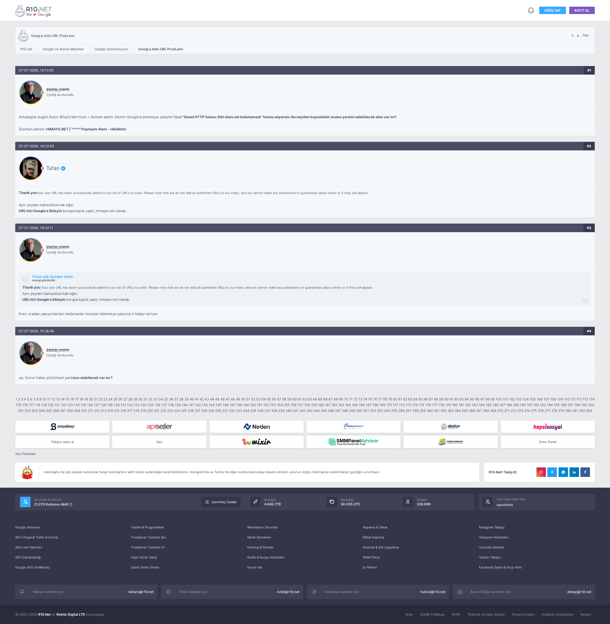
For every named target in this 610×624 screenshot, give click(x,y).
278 (554, 411)
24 (110, 399)
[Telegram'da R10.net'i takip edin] (563, 472)
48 (233, 399)
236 (260, 411)
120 (51, 405)
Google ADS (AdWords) (32, 567)
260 (430, 411)
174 (415, 405)
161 (327, 405)
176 (428, 405)
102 (512, 399)
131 (123, 405)
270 (500, 411)
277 (547, 411)
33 (155, 399)
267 (479, 411)
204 (42, 411)
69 (341, 399)
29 (135, 399)
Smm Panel (547, 442)
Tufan (52, 168)
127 (96, 405)
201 (21, 411)
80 (395, 399)
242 (302, 411)
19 (86, 399)
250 (359, 411)
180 (455, 405)
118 (38, 405)
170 (389, 405)
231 (225, 411)
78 (385, 399)
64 (315, 399)
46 (222, 399)
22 (100, 399)
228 (204, 411)
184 (482, 405)
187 (502, 405)
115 (18, 405)
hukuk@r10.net (432, 592)
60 (295, 399)
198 (577, 405)
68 (336, 399)
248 (345, 411)
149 (246, 405)
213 (103, 411)
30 (140, 399)
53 (258, 399)
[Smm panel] (353, 442)
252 (373, 411)
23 (105, 399)
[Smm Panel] (62, 426)
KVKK (456, 614)
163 (341, 405)
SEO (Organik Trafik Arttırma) (36, 537)
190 (523, 405)
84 (415, 399)
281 (575, 411)
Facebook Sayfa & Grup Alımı (500, 567)
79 (390, 399)
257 (409, 411)
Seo (159, 442)
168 (375, 405)
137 (164, 405)
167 (368, 405)
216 (123, 411)
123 (70, 405)
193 (543, 405)
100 (499, 399)
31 (145, 399)
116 (25, 405)
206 (56, 411)
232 (232, 411)
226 (191, 411)
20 (91, 399)
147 (232, 405)
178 (441, 405)
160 (321, 405)
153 (273, 405)
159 (314, 405)
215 (117, 411)
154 (280, 405)
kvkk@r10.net (288, 592)
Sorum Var (254, 567)
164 (348, 405)
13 (58, 399)
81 (400, 399)
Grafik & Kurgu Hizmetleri (266, 557)
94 (467, 399)
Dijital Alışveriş (373, 537)
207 (63, 411)
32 (150, 399)
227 (197, 411)
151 (259, 405)
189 (516, 405)
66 (325, 399)
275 (534, 411)
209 (77, 411)
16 (72, 399)
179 (448, 405)
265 (465, 411)
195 (557, 405)
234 (246, 411)
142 (198, 405)
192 (536, 405)
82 (405, 399)
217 (130, 411)
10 (44, 399)
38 (181, 399)
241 (296, 411)
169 (382, 405)
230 (218, 411)
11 (49, 399)
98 (487, 399)
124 (77, 405)
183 (475, 405)
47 (228, 399)
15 (67, 399)
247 (338, 411)
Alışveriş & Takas (375, 527)
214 (110, 411)
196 (564, 405)
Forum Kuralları (523, 614)
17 (77, 399)
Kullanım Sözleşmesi (557, 614)
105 (533, 399)
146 (226, 405)
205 (49, 411)
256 (401, 411)
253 (380, 411)
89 (441, 399)
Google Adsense (27, 527)
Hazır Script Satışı (144, 557)
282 (582, 411)
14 (63, 399)
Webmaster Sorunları (262, 527)
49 (238, 399)
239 (282, 411)
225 (184, 411)
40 (192, 399)
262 (444, 411)
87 (431, 399)
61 (300, 399)
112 (579, 399)
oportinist (505, 505)
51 (248, 399)
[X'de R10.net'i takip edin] (552, 472)
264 (458, 411)
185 (489, 405)
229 (211, 411)
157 (300, 405)
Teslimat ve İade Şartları (486, 614)
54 (263, 399)
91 (451, 399)
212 (97, 411)
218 (136, 411)
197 (570, 405)
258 (415, 411)
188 (509, 405)
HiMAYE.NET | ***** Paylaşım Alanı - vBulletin (85, 129)
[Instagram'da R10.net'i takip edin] (541, 472)
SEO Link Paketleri (28, 547)
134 (144, 405)
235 (253, 411)
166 (362, 405)
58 (284, 399)
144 (212, 405)
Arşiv (409, 614)
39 (186, 399)
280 (568, 411)
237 (267, 411)
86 (426, 399)
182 (468, 405)
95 (472, 399)
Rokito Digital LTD (70, 614)
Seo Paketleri (25, 454)
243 (309, 411)
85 (420, 399)
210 (84, 411)
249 (352, 411)
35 (166, 399)
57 (279, 399)
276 (541, 411)
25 (115, 399)
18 (81, 399)
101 (505, 399)
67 (331, 399)
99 (493, 399)
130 (117, 405)
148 (239, 405)
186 (495, 405)
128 (103, 405)
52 (253, 399)
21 (96, 399)
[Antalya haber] (450, 442)
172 (402, 405)
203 (34, 411)
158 (307, 405)
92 (456, 399)
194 (550, 405)
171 (395, 405)
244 (317, 411)
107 (546, 399)
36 (171, 399)
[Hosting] (256, 426)
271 (507, 411)
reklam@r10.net (141, 592)
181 (461, 405)
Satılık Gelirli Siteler (145, 567)
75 (370, 399)
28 (130, 399)
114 (592, 399)
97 (482, 399)
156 (294, 405)
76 (375, 399)
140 (185, 405)
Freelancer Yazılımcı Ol (147, 547)
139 (178, 405)
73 (360, 399)
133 (137, 405)
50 (243, 399)
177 (434, 405)
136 (157, 405)
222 (163, 411)
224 (177, 411)
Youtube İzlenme (491, 547)
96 (477, 399)
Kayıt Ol (582, 10)
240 (289, 411)
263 (450, 411)
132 (130, 405)
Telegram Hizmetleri (493, 537)
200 (591, 405)
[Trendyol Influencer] (256, 442)
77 (380, 399)
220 (150, 411)
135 (150, 405)
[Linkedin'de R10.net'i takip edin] (574, 472)
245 (324, 411)
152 (266, 405)
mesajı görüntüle (43, 280)
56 (274, 399)
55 (269, 399)
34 (160, 399)
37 (176, 399)
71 (351, 399)
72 (355, 399)
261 (437, 411)
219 (143, 411)
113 (585, 399)
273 (520, 411)
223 (170, 411)
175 (421, 405)
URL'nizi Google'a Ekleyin (40, 211)
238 (274, 411)
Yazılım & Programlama (147, 527)
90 (446, 399)
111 (572, 399)
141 (191, 405)
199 (584, 405)
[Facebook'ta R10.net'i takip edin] (585, 472)
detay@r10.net (579, 592)
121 (57, 405)
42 (202, 399)
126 (90, 405)
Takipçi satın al (62, 442)
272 (513, 411)
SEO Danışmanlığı (28, 557)
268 (486, 411)
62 (305, 399)
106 (540, 399)
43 (207, 399)
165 (355, 405)
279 (561, 411)
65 (320, 399)
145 (219, 405)
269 (493, 411)
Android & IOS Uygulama (381, 547)
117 (31, 405)
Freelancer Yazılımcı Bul (148, 537)
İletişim (585, 614)
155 (287, 405)
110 (566, 399)
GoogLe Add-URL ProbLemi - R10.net (34, 10)
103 (519, 399)
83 (410, 399)
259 (423, 411)
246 (331, 411)
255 (394, 411)
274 (527, 411)
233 (239, 411)
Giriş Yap (552, 10)
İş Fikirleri (370, 567)
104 (526, 399)
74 (365, 399)
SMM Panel (371, 557)
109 (560, 399)
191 (529, 405)
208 (70, 411)
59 (289, 399)
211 (90, 411)
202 (27, 411)
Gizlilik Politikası (432, 614)
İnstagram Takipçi (491, 527)
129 (110, 405)
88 (436, 399)
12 (53, 399)
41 (197, 399)
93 (461, 399)
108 (553, 399)
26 (120, 399)
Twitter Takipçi (489, 557)
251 (366, 411)
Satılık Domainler (259, 537)
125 (83, 405)
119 (44, 405)
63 (310, 399)
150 (253, 405)
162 (334, 405)
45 (217, 399)
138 (171, 405)
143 (205, 405)
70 (346, 399)
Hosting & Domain (260, 547)
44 (212, 399)
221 (156, 411)
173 (408, 405)
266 (472, 411)
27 (125, 399)
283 (589, 411)
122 (63, 405)
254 (387, 411)
